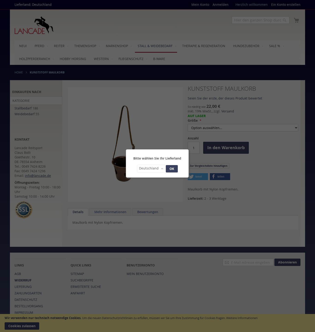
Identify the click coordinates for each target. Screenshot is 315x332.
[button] (151, 168)
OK (171, 168)
